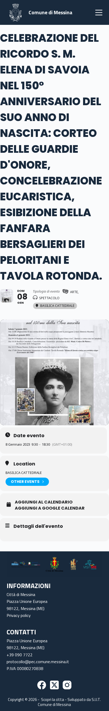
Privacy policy (19, 615)
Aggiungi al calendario (43, 502)
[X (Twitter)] (54, 685)
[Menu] (98, 12)
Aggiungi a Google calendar (50, 508)
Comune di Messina (50, 12)
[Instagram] (67, 685)
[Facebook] (41, 685)
